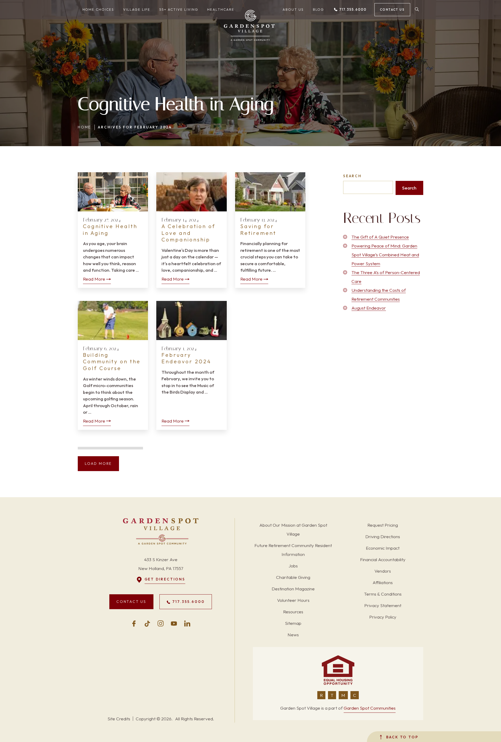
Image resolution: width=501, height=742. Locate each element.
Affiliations (383, 582)
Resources (293, 611)
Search (352, 176)
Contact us (392, 9)
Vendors (382, 571)
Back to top (401, 737)
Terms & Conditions (383, 594)
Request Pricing (382, 525)
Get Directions (165, 579)
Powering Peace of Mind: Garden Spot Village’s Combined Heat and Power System (385, 254)
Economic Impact (382, 548)
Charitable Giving (293, 577)
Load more (98, 463)
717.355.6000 (352, 9)
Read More (94, 279)
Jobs (293, 565)
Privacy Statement (382, 605)
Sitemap (293, 623)
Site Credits (119, 718)
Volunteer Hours (293, 600)
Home (84, 127)
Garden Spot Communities (370, 708)
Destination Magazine (293, 588)
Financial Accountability (382, 559)
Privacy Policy (382, 617)
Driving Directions (382, 536)
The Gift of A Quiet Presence (380, 237)
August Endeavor (368, 308)
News (293, 634)
